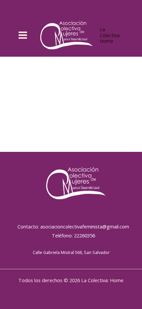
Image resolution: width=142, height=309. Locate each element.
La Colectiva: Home (110, 35)
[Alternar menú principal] (22, 35)
